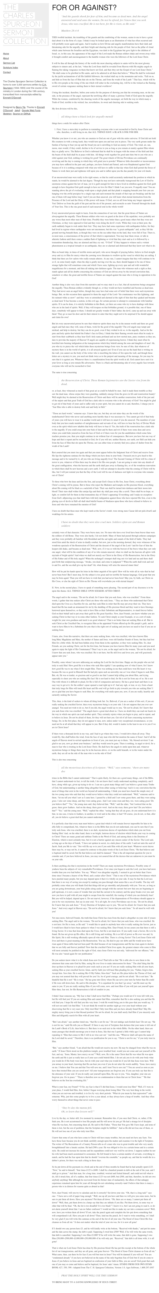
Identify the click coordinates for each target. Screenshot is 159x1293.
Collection (24, 41)
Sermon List (9, 62)
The (10, 7)
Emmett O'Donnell (12, 97)
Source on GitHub (21, 113)
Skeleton (7, 113)
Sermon (17, 33)
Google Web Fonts (31, 110)
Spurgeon (21, 24)
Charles (18, 15)
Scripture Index (10, 67)
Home (6, 53)
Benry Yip (20, 107)
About (6, 58)
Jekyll (17, 110)
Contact (7, 72)
